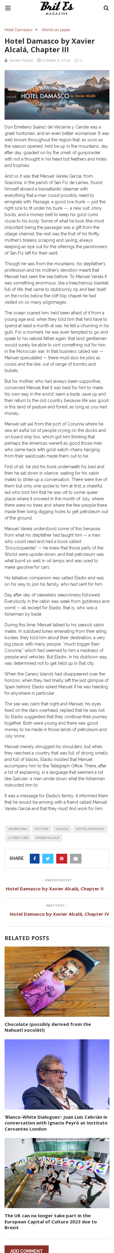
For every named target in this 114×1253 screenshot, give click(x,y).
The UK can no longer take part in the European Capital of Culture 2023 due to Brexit (51, 1221)
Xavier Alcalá (47, 837)
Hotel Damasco (18, 29)
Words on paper (56, 29)
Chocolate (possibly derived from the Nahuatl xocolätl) (48, 1027)
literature (18, 837)
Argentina (18, 829)
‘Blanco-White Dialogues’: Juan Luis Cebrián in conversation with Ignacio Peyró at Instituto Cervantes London (56, 1123)
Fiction (41, 829)
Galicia (62, 829)
